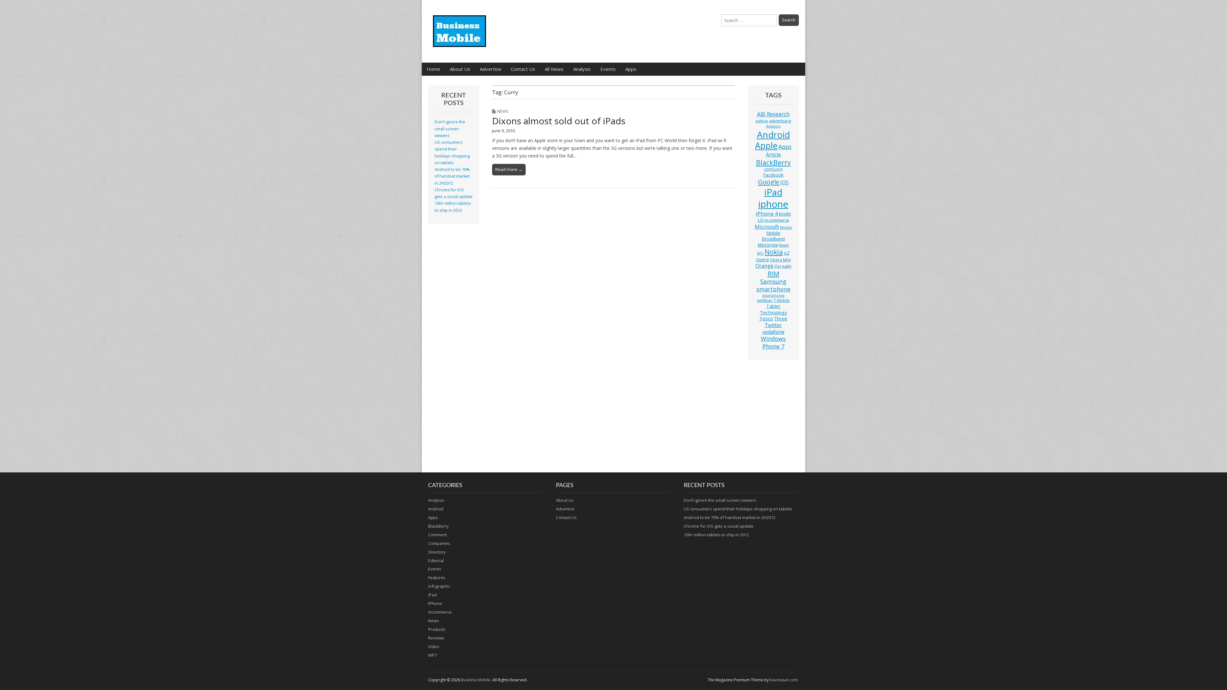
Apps (631, 69)
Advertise (490, 69)
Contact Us (523, 69)
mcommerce (440, 612)
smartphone (773, 289)
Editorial (436, 561)
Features (436, 577)
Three (780, 318)
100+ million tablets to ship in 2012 (716, 535)
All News (554, 69)
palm (786, 266)
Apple (766, 145)
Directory (437, 552)
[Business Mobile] (460, 26)
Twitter (773, 325)
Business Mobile (475, 680)
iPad (773, 192)
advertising (780, 121)
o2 (787, 252)
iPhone (435, 603)
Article (773, 154)
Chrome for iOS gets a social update (718, 526)
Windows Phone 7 (773, 342)
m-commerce (776, 220)
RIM (773, 273)
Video (433, 646)
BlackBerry (773, 162)
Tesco (766, 318)
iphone (773, 204)
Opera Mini (780, 260)
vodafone (773, 331)
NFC (760, 253)
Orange (764, 265)
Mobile (786, 227)
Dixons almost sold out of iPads (558, 121)
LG (760, 220)
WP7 (432, 655)
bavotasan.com (784, 680)
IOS (784, 182)
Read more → (508, 169)
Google (768, 182)
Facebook (773, 175)
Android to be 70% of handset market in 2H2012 (452, 176)
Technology (773, 312)
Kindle (785, 214)
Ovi (778, 266)
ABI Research (773, 114)
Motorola (768, 245)
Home (433, 69)
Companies (439, 543)
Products (436, 629)
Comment (437, 535)
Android (773, 134)
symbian (765, 300)
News (503, 111)
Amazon (773, 126)
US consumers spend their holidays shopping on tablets (738, 509)
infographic (439, 586)
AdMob (762, 121)
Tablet (773, 306)
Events (608, 69)
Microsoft (767, 226)
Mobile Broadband (773, 236)
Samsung (773, 281)
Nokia (774, 252)
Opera (762, 260)
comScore (773, 169)
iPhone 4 (767, 213)
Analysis (582, 69)
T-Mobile (782, 300)
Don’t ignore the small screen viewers (450, 128)
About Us (460, 69)
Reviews (436, 638)
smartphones (773, 295)
